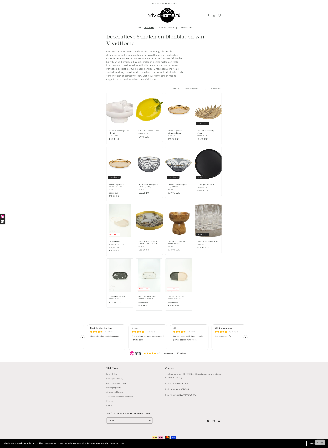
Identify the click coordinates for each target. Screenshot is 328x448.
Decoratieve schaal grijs (207, 242)
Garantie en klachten (115, 392)
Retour (109, 406)
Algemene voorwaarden (116, 383)
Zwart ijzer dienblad (205, 185)
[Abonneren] (149, 420)
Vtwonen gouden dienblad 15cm (175, 132)
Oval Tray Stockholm (147, 296)
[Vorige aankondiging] (107, 3)
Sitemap (109, 401)
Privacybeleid (111, 374)
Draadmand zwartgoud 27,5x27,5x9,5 (177, 186)
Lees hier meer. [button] (117, 443)
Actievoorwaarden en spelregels (119, 397)
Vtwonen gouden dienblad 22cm (116, 186)
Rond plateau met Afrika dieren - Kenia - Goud (149, 243)
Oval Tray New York (117, 296)
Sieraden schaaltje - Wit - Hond (119, 132)
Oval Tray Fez (114, 242)
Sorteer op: (177, 89)
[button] (149, 27)
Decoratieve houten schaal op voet (176, 243)
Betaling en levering (114, 379)
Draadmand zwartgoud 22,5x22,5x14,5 (148, 186)
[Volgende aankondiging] (221, 3)
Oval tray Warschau (176, 296)
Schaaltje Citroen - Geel (149, 131)
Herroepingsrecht (113, 388)
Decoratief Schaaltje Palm (206, 132)
